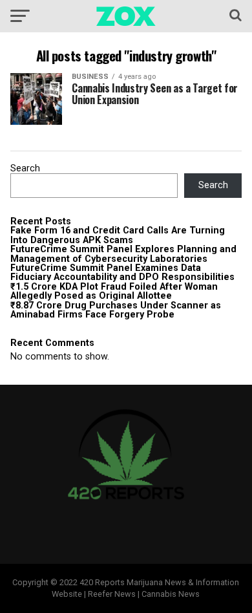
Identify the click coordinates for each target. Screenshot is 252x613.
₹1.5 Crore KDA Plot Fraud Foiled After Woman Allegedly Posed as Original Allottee (114, 291)
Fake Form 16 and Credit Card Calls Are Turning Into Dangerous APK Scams (117, 235)
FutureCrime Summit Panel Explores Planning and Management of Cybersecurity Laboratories (123, 254)
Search (25, 168)
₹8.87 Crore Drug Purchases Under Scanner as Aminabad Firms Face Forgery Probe (115, 310)
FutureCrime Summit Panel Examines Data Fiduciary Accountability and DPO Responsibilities (122, 273)
